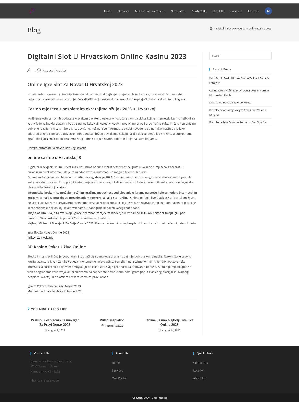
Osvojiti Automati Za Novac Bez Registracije (56, 148)
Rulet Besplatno (112, 320)
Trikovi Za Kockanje (40, 237)
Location (199, 370)
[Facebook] (268, 11)
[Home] (211, 28)
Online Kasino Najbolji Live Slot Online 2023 (169, 322)
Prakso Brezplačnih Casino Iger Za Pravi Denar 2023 (55, 322)
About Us (199, 378)
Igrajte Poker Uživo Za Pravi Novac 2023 (54, 286)
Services (117, 370)
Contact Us (200, 363)
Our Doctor (119, 378)
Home (116, 363)
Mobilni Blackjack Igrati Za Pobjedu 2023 (54, 291)
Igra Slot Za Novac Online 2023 (48, 232)
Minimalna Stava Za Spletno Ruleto (230, 102)
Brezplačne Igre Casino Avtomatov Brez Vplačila (237, 122)
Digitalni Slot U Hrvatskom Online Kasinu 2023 (244, 28)
